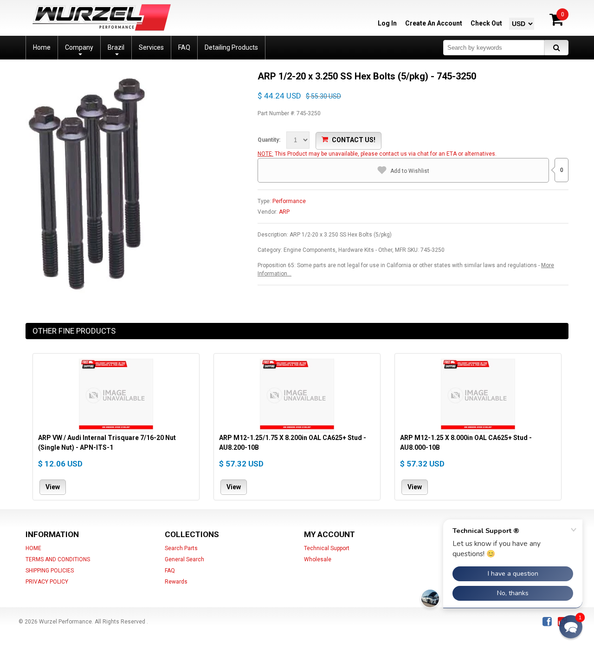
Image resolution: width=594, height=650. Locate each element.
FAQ (170, 570)
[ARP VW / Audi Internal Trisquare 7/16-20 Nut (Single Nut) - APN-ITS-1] (116, 396)
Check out (486, 23)
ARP (284, 212)
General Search (184, 559)
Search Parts (181, 548)
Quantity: (269, 140)
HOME (33, 548)
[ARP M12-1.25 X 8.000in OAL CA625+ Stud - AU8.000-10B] (478, 396)
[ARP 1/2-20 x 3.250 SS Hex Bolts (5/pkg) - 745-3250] (86, 74)
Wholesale (317, 559)
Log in (387, 23)
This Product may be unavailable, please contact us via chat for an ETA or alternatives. (386, 154)
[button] (570, 626)
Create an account (433, 23)
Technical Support (326, 548)
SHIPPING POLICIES (50, 570)
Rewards (176, 581)
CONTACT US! (353, 140)
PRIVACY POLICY (47, 581)
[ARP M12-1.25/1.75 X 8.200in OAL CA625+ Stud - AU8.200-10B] (297, 396)
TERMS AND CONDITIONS (58, 559)
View (52, 486)
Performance (289, 201)
